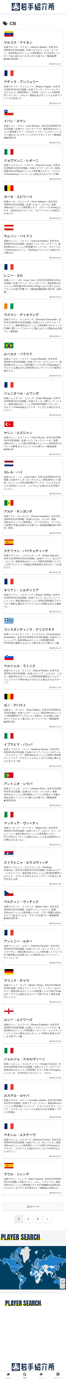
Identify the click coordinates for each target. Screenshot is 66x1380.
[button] (59, 779)
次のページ (33, 1206)
